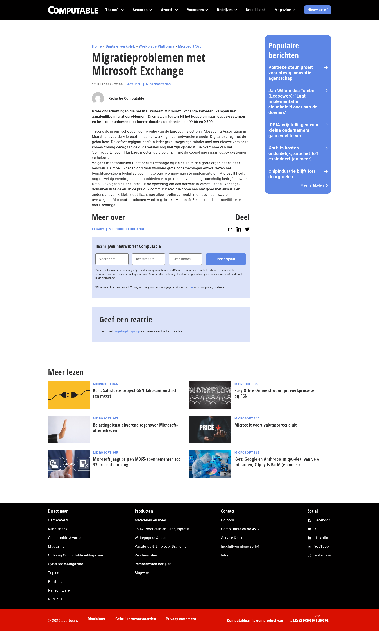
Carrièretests (58, 520)
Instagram (322, 555)
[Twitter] (247, 229)
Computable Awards (64, 538)
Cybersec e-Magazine (65, 564)
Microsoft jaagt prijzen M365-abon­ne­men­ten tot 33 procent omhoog (136, 461)
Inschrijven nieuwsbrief (240, 546)
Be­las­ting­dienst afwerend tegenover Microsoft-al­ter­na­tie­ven (135, 427)
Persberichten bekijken (153, 564)
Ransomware (59, 590)
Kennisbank (57, 529)
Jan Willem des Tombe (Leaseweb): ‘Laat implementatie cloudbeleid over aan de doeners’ (292, 101)
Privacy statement (181, 619)
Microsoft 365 (190, 46)
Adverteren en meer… (152, 520)
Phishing (55, 581)
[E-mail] (230, 229)
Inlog (225, 555)
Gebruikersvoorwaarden (135, 619)
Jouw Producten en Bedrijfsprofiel (163, 529)
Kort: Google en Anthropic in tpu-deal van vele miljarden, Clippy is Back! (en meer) (276, 461)
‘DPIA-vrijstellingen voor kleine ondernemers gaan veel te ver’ (293, 130)
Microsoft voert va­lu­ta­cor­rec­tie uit (265, 425)
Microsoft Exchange (127, 229)
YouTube (321, 546)
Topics (53, 573)
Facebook (322, 520)
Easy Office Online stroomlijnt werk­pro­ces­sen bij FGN (275, 393)
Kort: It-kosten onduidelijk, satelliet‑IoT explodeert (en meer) (293, 153)
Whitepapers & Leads (152, 538)
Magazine (56, 546)
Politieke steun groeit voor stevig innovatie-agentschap (290, 73)
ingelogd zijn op (127, 331)
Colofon (227, 520)
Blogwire (142, 573)
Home (97, 46)
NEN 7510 (56, 599)
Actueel (134, 84)
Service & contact (235, 538)
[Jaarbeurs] (307, 620)
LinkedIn (321, 538)
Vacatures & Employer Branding (161, 546)
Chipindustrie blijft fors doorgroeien (292, 174)
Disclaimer (96, 619)
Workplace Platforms (156, 46)
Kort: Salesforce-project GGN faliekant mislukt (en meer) (134, 393)
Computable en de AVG (240, 529)
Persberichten (146, 555)
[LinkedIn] (238, 229)
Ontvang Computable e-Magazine (75, 555)
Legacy (98, 229)
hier (191, 287)
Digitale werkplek (120, 46)
